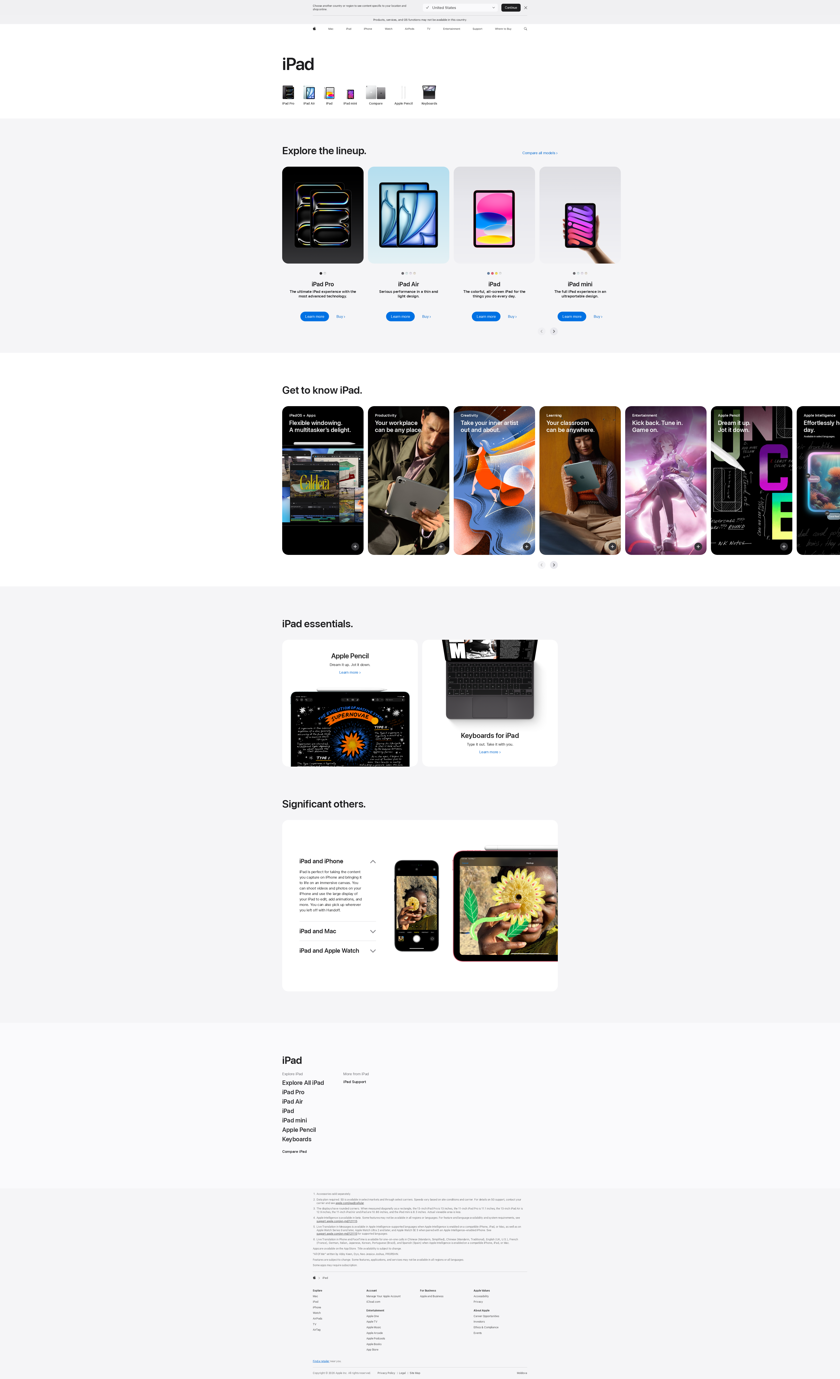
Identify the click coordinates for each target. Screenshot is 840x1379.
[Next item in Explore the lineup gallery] (554, 331)
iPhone (317, 1307)
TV (314, 1324)
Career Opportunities (486, 1316)
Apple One (372, 1316)
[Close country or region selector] (526, 8)
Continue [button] (511, 7)
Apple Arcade (374, 1333)
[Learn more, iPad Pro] (323, 219)
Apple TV (371, 1321)
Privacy (478, 1301)
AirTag (316, 1329)
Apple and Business (431, 1296)
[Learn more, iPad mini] (580, 219)
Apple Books (374, 1344)
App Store (372, 1349)
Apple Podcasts (375, 1338)
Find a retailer (321, 1361)
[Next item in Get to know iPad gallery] (554, 565)
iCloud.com (373, 1301)
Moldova (522, 1373)
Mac (315, 1296)
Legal (402, 1373)
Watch (316, 1312)
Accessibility (481, 1296)
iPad (315, 1301)
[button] (460, 7)
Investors (479, 1321)
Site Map (415, 1373)
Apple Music (373, 1327)
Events (478, 1333)
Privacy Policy (386, 1373)
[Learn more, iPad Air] (408, 219)
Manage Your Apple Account (383, 1296)
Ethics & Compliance (486, 1327)
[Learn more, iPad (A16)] (494, 219)
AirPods (317, 1318)
